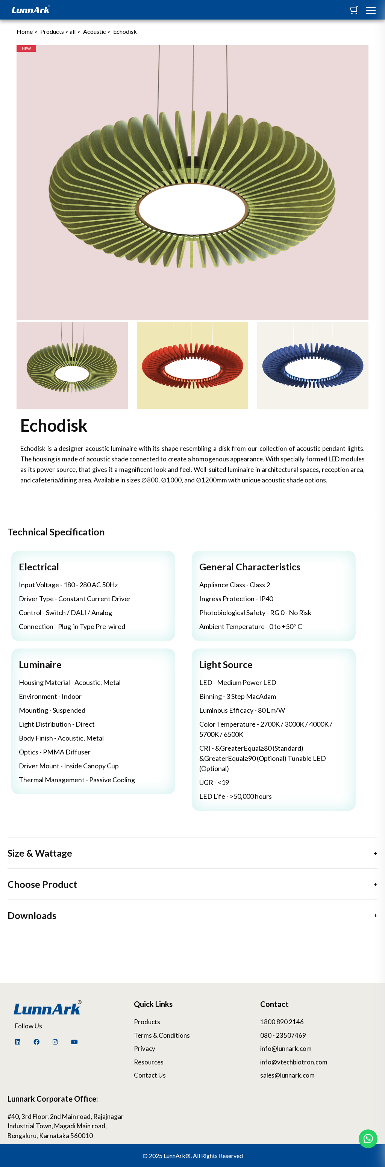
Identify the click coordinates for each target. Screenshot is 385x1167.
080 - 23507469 (283, 1035)
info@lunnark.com (286, 1048)
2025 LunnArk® (170, 1155)
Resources (149, 1062)
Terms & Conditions (162, 1035)
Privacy (144, 1048)
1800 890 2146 (282, 1022)
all (73, 31)
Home (25, 31)
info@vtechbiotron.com (293, 1062)
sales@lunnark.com (287, 1075)
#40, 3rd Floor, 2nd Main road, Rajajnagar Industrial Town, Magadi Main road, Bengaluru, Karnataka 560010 (66, 1126)
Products (147, 1022)
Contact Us (150, 1075)
